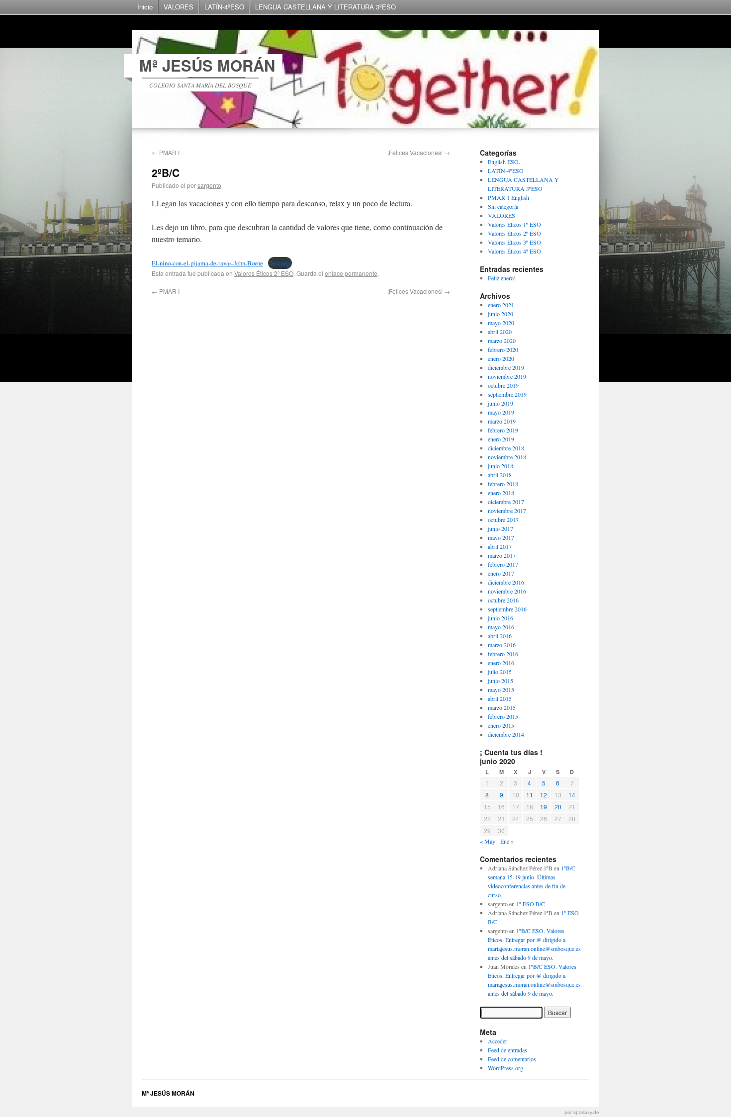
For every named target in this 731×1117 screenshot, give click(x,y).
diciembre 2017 (506, 502)
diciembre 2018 (506, 448)
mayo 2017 (501, 537)
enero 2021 (501, 305)
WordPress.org (505, 1068)
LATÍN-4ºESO (224, 6)
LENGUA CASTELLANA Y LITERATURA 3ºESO (325, 6)
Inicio (145, 6)
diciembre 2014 (506, 734)
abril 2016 (500, 636)
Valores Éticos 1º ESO (514, 224)
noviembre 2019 (507, 376)
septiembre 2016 (507, 609)
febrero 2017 (503, 564)
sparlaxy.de (586, 1112)
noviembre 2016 (507, 591)
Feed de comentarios (512, 1059)
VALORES (178, 6)
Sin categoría (503, 206)
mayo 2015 (501, 689)
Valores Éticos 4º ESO (514, 251)
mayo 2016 (501, 627)
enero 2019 (501, 439)
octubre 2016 (503, 600)
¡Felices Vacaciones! (418, 152)
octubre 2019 (503, 385)
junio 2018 (500, 466)
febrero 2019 (503, 430)
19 (543, 806)
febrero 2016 (503, 654)
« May (487, 841)
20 (557, 806)
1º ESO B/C (530, 904)
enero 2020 (501, 358)
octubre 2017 (503, 519)
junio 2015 (500, 681)
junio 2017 (500, 528)
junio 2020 (500, 314)
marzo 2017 (502, 555)
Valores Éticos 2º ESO (263, 273)
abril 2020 (500, 332)
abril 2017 (500, 546)
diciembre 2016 (506, 582)
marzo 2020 (502, 340)
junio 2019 (500, 403)
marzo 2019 (502, 421)
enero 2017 (501, 573)
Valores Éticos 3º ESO (514, 242)
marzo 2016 (502, 645)
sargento (209, 185)
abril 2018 (500, 475)
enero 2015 (501, 725)
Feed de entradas (507, 1050)
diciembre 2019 (506, 367)
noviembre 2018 (507, 457)
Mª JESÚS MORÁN (207, 65)
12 (543, 794)
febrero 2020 (503, 349)
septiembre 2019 (507, 394)
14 (571, 794)
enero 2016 (501, 663)
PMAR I (166, 152)
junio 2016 (500, 618)
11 (529, 794)
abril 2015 (500, 698)
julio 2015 (500, 672)
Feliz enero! (502, 278)
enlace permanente (351, 273)
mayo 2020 (501, 323)
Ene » (507, 841)
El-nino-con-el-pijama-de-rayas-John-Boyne (207, 262)
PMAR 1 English (508, 197)
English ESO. (504, 162)
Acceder (497, 1041)
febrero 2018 (503, 484)
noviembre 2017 (507, 511)
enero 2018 (501, 493)
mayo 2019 (501, 412)
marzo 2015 (502, 707)
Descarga (280, 262)
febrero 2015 (503, 716)
